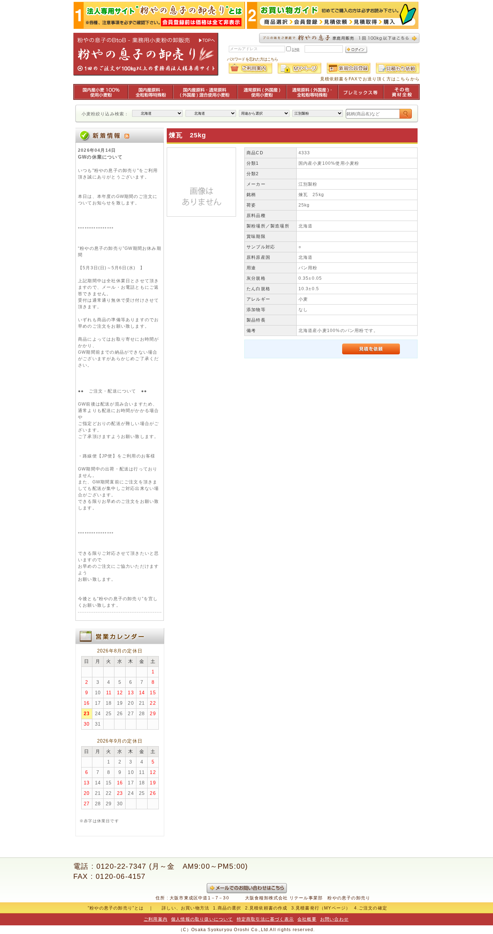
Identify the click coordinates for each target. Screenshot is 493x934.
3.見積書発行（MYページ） (321, 908)
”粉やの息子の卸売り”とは (116, 908)
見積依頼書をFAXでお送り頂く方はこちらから (370, 78)
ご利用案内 (155, 919)
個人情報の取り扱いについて (202, 919)
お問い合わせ (334, 919)
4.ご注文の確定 (370, 908)
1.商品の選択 (227, 908)
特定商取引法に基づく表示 (265, 919)
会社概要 (307, 919)
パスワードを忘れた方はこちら (252, 59)
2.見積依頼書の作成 (266, 908)
